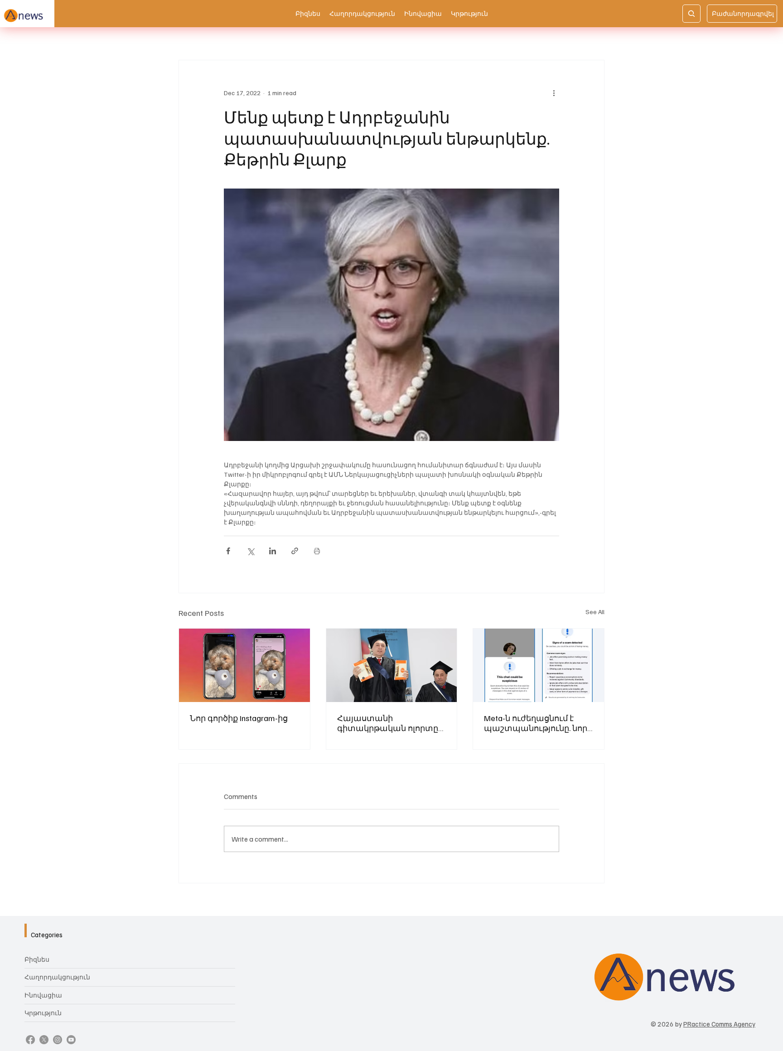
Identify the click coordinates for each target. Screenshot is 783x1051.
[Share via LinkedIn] (272, 551)
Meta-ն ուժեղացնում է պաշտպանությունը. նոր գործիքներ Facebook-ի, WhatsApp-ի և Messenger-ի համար (535, 723)
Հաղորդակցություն (57, 977)
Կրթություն (43, 1013)
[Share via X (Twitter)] (250, 551)
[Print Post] (317, 551)
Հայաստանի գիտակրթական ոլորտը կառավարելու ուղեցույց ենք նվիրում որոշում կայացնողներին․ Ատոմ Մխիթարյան (390, 723)
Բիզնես (36, 959)
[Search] (691, 14)
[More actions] (553, 92)
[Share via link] (294, 551)
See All (594, 611)
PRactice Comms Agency (719, 1024)
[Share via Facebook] (228, 551)
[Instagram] (57, 1039)
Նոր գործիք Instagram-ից (239, 718)
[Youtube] (71, 1039)
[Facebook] (30, 1039)
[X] (43, 1039)
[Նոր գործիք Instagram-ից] (244, 665)
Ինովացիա (43, 995)
